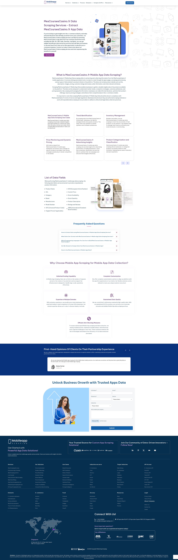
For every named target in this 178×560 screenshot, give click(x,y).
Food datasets (11, 498)
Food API (146, 470)
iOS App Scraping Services (14, 487)
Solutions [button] (75, 2)
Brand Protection (67, 468)
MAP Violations (66, 470)
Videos (119, 503)
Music (91, 484)
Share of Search (66, 472)
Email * (114, 390)
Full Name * (94, 390)
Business (119, 480)
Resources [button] (108, 2)
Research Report (121, 501)
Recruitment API (148, 487)
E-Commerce (93, 468)
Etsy (36, 508)
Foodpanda (65, 501)
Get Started (130, 2)
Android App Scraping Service (15, 484)
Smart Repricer (39, 477)
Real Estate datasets (13, 503)
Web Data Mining (12, 480)
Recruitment (120, 484)
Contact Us (147, 507)
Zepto (91, 505)
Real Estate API (148, 477)
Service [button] (67, 2)
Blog (118, 496)
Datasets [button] (88, 2)
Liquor (118, 472)
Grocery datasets (12, 501)
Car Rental (92, 487)
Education (119, 477)
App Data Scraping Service (14, 482)
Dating (118, 487)
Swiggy (64, 503)
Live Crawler (11, 475)
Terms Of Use (147, 498)
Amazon (37, 496)
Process (82, 2)
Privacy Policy (148, 496)
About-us (146, 504)
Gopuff (64, 508)
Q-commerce (120, 470)
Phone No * (94, 396)
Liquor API (146, 484)
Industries (93, 403)
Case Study (120, 498)
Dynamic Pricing (39, 475)
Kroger (91, 508)
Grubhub (65, 496)
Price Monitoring (39, 472)
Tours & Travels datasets (14, 505)
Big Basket (92, 496)
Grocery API (147, 472)
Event (91, 480)
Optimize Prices (66, 482)
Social (91, 477)
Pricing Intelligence (67, 487)
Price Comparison (39, 480)
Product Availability (40, 484)
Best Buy (37, 505)
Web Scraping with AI (13, 472)
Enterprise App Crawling (14, 470)
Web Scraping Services (13, 468)
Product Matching (39, 470)
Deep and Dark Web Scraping (15, 477)
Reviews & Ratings (67, 480)
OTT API (146, 480)
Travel (91, 482)
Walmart (37, 503)
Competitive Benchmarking (42, 487)
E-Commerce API (148, 468)
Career (146, 509)
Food (91, 470)
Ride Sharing (120, 468)
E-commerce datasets (13, 496)
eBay (36, 501)
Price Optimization (39, 468)
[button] (123, 163)
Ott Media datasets (13, 508)
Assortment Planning (40, 482)
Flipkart (37, 498)
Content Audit (66, 477)
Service (114, 396)
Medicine (119, 475)
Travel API (146, 475)
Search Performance (68, 475)
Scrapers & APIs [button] (98, 2)
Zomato (64, 498)
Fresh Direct (93, 501)
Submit (112, 428)
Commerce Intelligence (68, 484)
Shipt (91, 503)
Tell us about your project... (97, 409)
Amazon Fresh (93, 498)
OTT (91, 475)
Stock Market (120, 482)
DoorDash (65, 505)
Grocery (92, 472)
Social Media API (148, 482)
